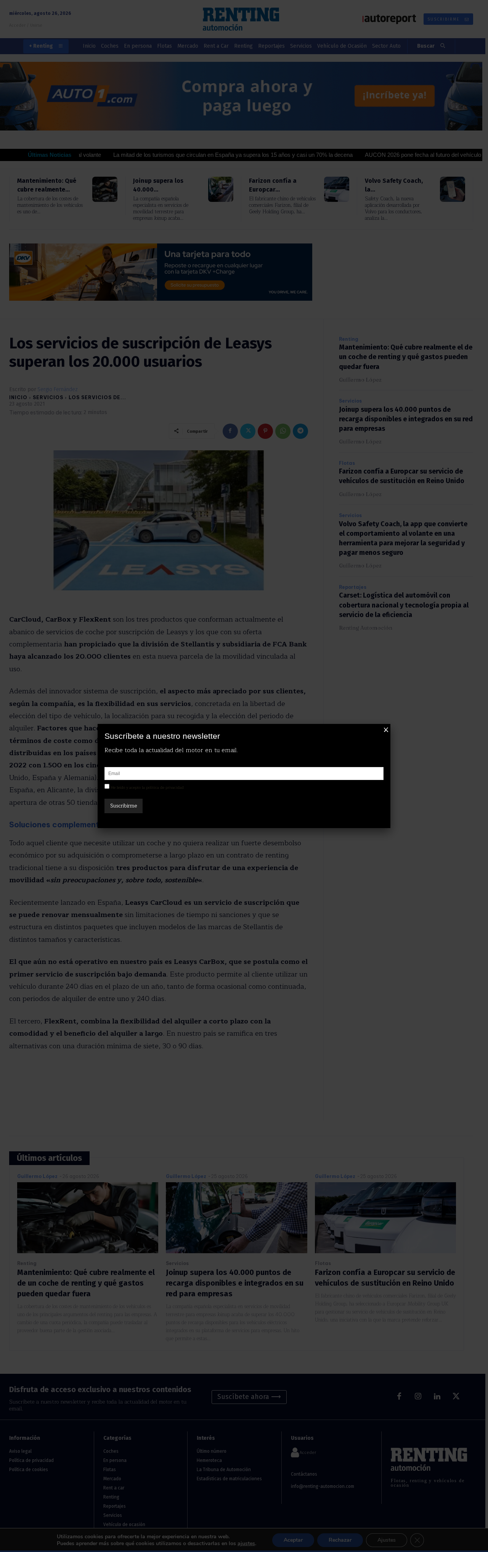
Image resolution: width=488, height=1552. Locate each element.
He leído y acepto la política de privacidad (147, 787)
